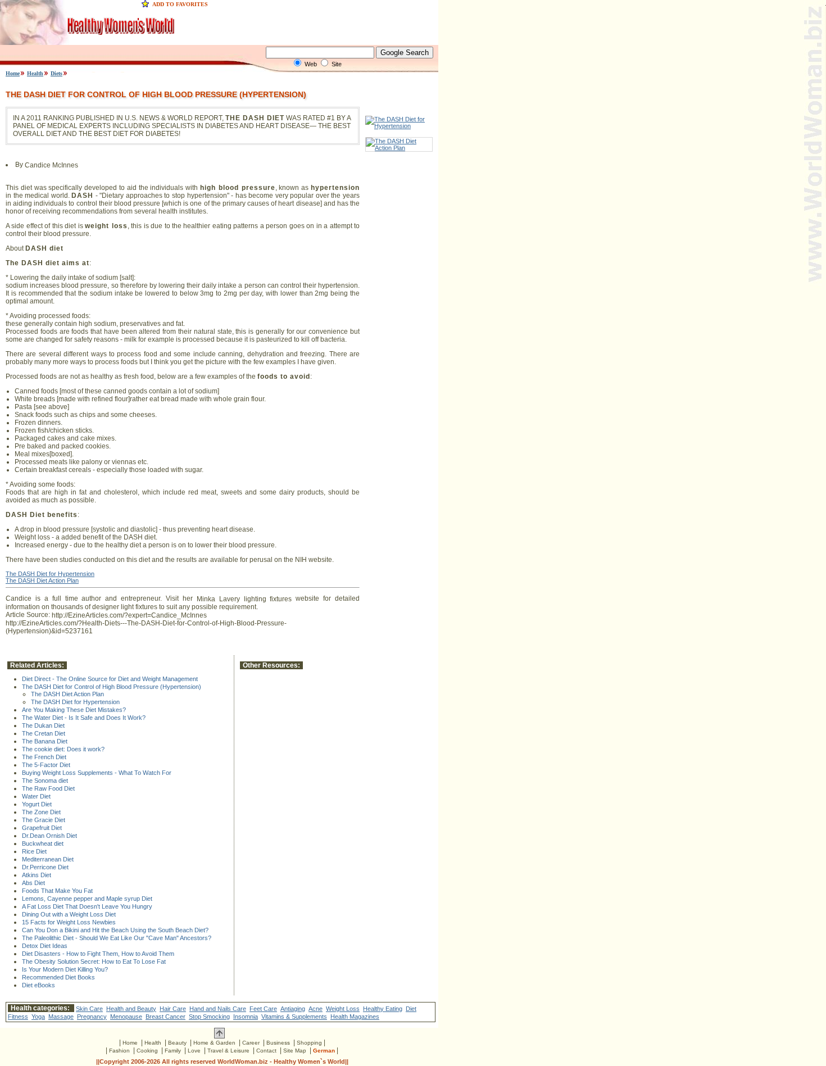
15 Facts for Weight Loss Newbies (69, 922)
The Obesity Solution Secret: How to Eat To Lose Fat (94, 961)
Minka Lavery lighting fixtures (244, 599)
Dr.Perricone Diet (45, 867)
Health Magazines (354, 1016)
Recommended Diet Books (58, 977)
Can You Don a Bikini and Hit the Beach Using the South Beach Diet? (115, 930)
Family (173, 1050)
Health (35, 73)
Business (278, 1043)
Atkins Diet (36, 875)
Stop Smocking (209, 1016)
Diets (56, 73)
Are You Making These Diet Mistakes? (74, 709)
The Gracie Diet (43, 819)
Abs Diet (33, 882)
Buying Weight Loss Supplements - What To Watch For (96, 772)
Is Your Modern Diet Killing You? (65, 969)
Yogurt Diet (37, 804)
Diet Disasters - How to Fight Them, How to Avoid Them (98, 953)
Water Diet (36, 796)
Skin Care (89, 1008)
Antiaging (292, 1008)
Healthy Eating (382, 1008)
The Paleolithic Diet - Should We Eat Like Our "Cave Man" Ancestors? (116, 938)
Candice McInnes (51, 165)
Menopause (126, 1016)
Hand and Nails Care (217, 1008)
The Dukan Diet (43, 725)
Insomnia (245, 1016)
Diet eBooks (38, 985)
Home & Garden (214, 1043)
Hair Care (173, 1008)
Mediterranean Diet (48, 859)
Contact (266, 1050)
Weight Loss (343, 1008)
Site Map (294, 1050)
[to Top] (219, 1036)
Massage (61, 1016)
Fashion (119, 1050)
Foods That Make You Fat (57, 890)
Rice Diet (34, 851)
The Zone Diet (41, 812)
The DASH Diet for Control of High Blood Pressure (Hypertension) (111, 686)
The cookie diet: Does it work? (63, 749)
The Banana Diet (44, 741)
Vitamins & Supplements (294, 1016)
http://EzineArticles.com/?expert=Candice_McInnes (129, 615)
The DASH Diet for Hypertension (50, 573)
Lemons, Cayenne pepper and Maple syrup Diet (87, 898)
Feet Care (263, 1008)
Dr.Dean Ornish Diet (49, 835)
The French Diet (44, 757)
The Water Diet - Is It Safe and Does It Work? (84, 717)
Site (337, 64)
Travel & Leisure (228, 1050)
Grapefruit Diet (42, 827)
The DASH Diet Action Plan (42, 580)
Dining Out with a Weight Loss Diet (69, 914)
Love (194, 1050)
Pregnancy (92, 1016)
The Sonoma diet (45, 780)
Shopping (309, 1043)
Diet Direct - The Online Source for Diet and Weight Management (110, 678)
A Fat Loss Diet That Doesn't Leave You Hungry (87, 906)
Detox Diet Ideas (44, 945)
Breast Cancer (165, 1016)
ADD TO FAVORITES (180, 4)
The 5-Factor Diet (46, 764)
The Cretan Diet (43, 733)
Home (13, 73)
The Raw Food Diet (48, 788)
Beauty (177, 1043)
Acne (315, 1008)
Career (251, 1043)
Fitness (18, 1016)
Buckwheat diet (42, 843)
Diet (411, 1008)
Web (311, 64)
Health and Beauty (131, 1008)
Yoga (38, 1016)
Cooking (147, 1050)
